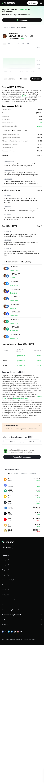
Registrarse (23, 20)
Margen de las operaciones (9, 570)
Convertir (36, 79)
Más (38, 156)
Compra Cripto (6, 575)
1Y (23, 44)
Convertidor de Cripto (8, 580)
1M (14, 44)
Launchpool (5, 590)
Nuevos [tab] (16, 474)
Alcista (12, 441)
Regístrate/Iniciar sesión (22, 457)
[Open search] (26, 36)
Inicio (6, 27)
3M (18, 44)
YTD (28, 44)
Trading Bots (5, 595)
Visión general (9, 79)
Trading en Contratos (8, 560)
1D (4, 44)
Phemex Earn (5, 585)
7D (9, 44)
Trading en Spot (6, 565)
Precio (13, 27)
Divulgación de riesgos (20, 398)
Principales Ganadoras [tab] (28, 474)
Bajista (31, 441)
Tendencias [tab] (8, 474)
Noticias (23, 79)
